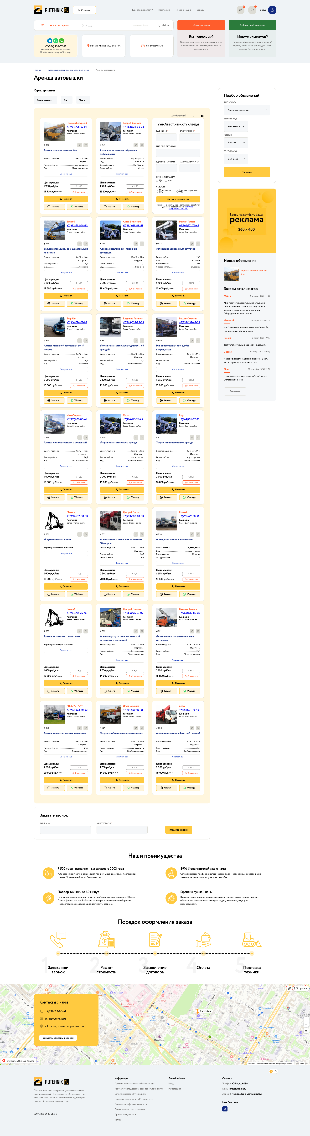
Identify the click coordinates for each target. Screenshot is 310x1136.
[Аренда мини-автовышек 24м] (54, 131)
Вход (171, 1083)
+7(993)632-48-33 (77, 225)
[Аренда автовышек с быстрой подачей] (166, 714)
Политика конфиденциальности (131, 1104)
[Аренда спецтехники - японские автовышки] (110, 230)
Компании (164, 10)
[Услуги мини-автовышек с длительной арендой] (110, 327)
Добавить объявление (252, 25)
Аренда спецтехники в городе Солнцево (68, 70)
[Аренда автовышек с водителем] (166, 520)
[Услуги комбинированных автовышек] (110, 714)
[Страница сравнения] (240, 10)
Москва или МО (165, 191)
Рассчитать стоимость (178, 199)
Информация (183, 10)
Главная (37, 70)
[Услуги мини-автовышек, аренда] (110, 424)
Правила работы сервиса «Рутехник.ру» (135, 1083)
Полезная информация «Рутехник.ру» (134, 1099)
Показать (247, 172)
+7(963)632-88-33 (133, 127)
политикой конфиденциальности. (181, 208)
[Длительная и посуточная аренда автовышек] (166, 617)
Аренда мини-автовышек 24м (254, 272)
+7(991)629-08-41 (133, 225)
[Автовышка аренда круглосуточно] (166, 230)
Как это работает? (142, 10)
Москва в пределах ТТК (188, 191)
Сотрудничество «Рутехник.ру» (130, 1094)
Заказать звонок (178, 829)
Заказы (200, 10)
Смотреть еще (66, 174)
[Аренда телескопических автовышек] (54, 714)
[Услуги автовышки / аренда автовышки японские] (54, 230)
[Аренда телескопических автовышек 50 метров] (110, 520)
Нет (170, 181)
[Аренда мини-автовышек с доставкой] (54, 424)
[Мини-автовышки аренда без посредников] (166, 327)
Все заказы (235, 391)
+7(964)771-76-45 (189, 225)
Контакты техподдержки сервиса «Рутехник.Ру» (139, 1088)
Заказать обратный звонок (58, 1038)
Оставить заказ (201, 25)
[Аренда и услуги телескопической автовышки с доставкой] (110, 617)
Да (160, 181)
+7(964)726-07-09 (77, 127)
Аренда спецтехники (125, 1114)
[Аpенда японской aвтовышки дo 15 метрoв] (54, 327)
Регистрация (174, 1089)
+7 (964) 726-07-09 (55, 46)
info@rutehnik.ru (55, 1019)
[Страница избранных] (252, 10)
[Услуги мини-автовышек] (54, 520)
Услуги (118, 1119)
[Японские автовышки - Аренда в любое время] (110, 131)
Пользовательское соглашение (130, 1109)
